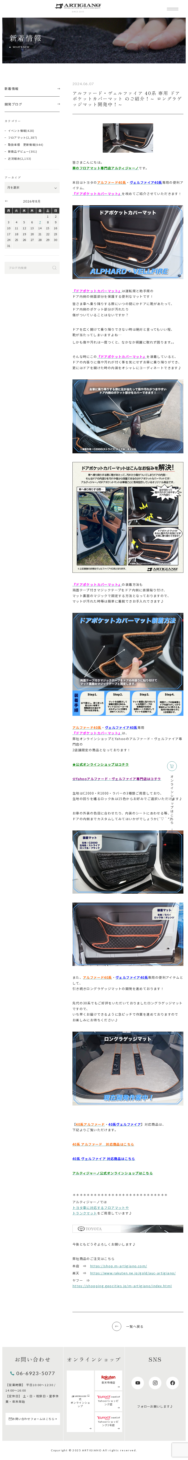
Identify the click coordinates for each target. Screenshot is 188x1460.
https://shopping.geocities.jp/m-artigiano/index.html (122, 1286)
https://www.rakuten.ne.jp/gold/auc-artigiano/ (133, 1273)
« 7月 (6, 201)
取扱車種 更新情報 (21, 144)
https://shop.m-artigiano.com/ (118, 1266)
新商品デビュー (18, 151)
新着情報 (12, 88)
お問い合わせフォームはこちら (33, 1419)
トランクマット (84, 1213)
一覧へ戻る (135, 1326)
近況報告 (14, 158)
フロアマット (17, 137)
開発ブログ (13, 104)
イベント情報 (17, 130)
